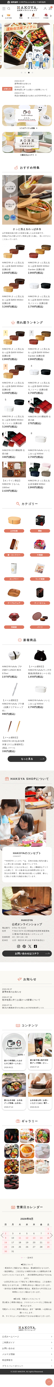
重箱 (21, 18)
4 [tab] (32, 72)
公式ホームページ (10, 1336)
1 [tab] (21, 72)
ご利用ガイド (8, 1342)
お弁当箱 (8, 18)
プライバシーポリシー (12, 1366)
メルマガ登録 (8, 1354)
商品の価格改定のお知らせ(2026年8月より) (33, 96)
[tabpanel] (27, 46)
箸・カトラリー (33, 18)
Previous (3, 15)
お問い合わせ (8, 1348)
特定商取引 (7, 1360)
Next (51, 15)
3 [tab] (29, 72)
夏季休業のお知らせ (23, 84)
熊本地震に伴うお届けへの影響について (31, 90)
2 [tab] (25, 72)
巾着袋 (46, 18)
